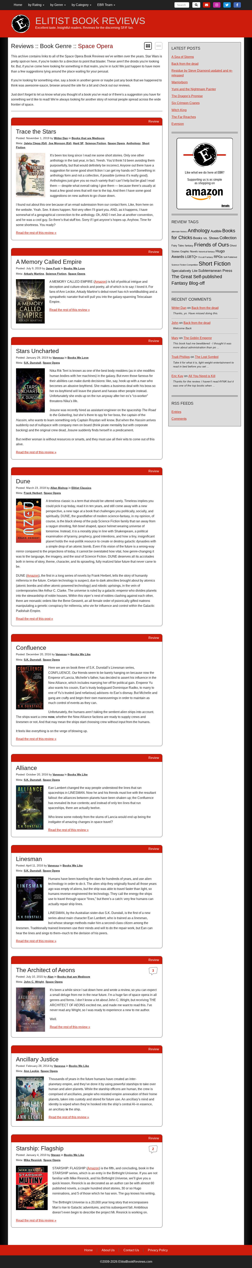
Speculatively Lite (184, 271)
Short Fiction (215, 263)
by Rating (35, 5)
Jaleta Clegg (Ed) (35, 143)
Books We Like (80, 654)
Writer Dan (61, 138)
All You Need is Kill (201, 376)
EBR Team (105, 5)
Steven (55, 1154)
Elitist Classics (81, 487)
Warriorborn (179, 82)
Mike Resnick (33, 1160)
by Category (80, 5)
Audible (216, 231)
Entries (176, 412)
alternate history (179, 231)
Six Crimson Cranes (185, 103)
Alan (50, 976)
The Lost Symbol (207, 357)
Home (18, 5)
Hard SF (78, 143)
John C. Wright (34, 981)
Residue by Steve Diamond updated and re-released (202, 73)
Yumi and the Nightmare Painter (193, 89)
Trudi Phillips (180, 357)
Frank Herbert (33, 493)
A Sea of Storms (182, 57)
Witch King (179, 110)
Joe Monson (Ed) (59, 143)
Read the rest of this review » (36, 232)
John (174, 322)
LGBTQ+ (191, 256)
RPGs (218, 257)
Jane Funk (53, 268)
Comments (179, 418)
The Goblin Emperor (197, 338)
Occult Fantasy (205, 257)
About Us (108, 1250)
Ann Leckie (31, 1071)
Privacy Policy (158, 1250)
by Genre (57, 5)
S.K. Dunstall (32, 362)
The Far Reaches (183, 117)
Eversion (177, 123)
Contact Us (131, 1250)
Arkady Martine (34, 273)
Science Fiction (95, 143)
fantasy (189, 245)
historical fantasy (207, 251)
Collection (228, 238)
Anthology (133, 143)
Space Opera (116, 143)
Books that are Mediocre (88, 138)
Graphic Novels (189, 251)
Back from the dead (184, 63)
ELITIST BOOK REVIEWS (90, 21)
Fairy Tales (177, 245)
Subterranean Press (215, 270)
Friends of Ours (211, 245)
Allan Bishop (59, 487)
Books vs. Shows (206, 238)
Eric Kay (177, 376)
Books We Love (74, 268)
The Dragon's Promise (187, 96)
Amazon (100, 281)
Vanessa (58, 357)
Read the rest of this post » (34, 618)
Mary (174, 338)
